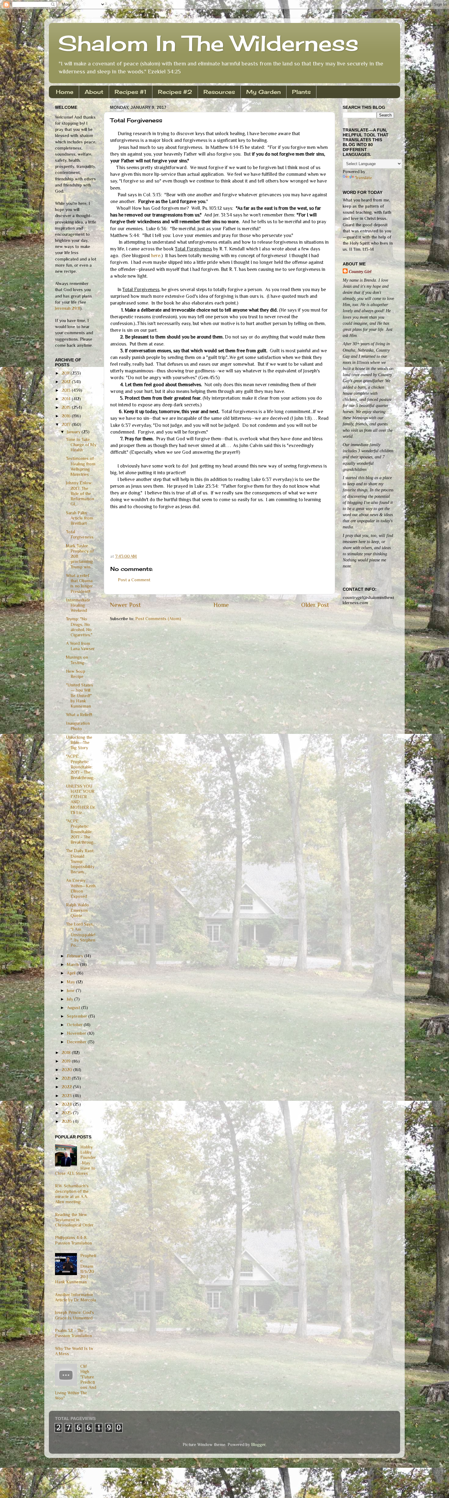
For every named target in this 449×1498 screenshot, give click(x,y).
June (71, 990)
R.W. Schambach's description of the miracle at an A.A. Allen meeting (72, 1193)
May (71, 981)
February (75, 955)
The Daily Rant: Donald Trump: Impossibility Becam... (80, 861)
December (77, 1041)
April (72, 973)
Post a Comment (134, 579)
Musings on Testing (77, 660)
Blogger (258, 1444)
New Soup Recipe (75, 674)
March (73, 964)
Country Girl (360, 271)
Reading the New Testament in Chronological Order (74, 1220)
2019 (67, 1061)
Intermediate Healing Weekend (78, 605)
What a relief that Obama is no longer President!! (79, 583)
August (74, 1007)
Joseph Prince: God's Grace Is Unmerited (74, 1315)
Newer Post (125, 604)
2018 (67, 1052)
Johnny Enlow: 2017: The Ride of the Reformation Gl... (80, 493)
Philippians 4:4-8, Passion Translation (73, 1240)
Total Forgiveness (79, 534)
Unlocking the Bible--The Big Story (79, 742)
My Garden (263, 91)
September (77, 1016)
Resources (219, 91)
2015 (67, 407)
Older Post (315, 604)
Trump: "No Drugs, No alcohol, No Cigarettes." (79, 626)
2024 (67, 1104)
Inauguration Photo (78, 726)
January (74, 431)
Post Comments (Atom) (158, 618)
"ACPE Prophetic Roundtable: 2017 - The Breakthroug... (81, 767)
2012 (67, 381)
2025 (67, 1112)
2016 (67, 415)
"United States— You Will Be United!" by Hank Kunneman (79, 695)
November (77, 1033)
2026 (67, 1121)
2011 (66, 373)
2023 (67, 1095)
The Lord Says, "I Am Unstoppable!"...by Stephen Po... (80, 935)
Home (64, 91)
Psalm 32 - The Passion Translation (73, 1333)
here (155, 255)
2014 (67, 398)
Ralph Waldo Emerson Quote (77, 910)
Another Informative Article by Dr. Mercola (75, 1297)
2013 (67, 390)
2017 (67, 424)
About (94, 91)
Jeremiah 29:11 (67, 308)
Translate (363, 177)
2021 (67, 1078)
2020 (67, 1069)
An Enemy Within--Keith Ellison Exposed (81, 888)
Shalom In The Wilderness (208, 43)
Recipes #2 (175, 91)
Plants (301, 91)
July (70, 999)
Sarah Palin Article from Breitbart (79, 518)
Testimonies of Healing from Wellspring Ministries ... (80, 466)
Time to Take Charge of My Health (81, 445)
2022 (67, 1086)
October (75, 1024)
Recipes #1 (131, 91)
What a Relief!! (79, 714)
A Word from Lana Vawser (80, 646)
